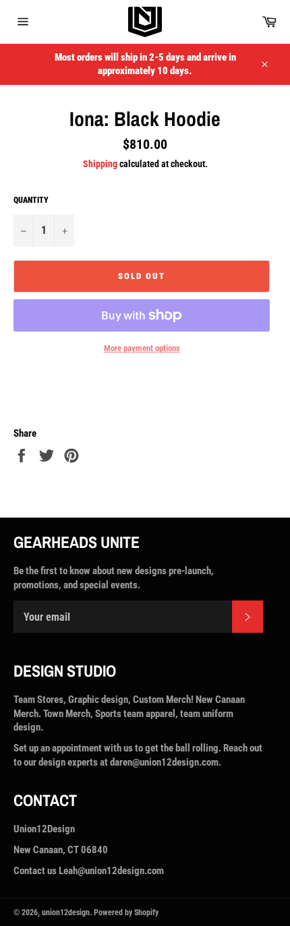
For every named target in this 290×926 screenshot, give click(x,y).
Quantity (31, 200)
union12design (66, 912)
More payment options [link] (142, 348)
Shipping (100, 163)
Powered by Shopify (126, 912)
